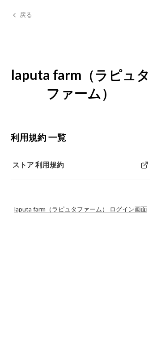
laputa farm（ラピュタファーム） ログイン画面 (80, 209)
